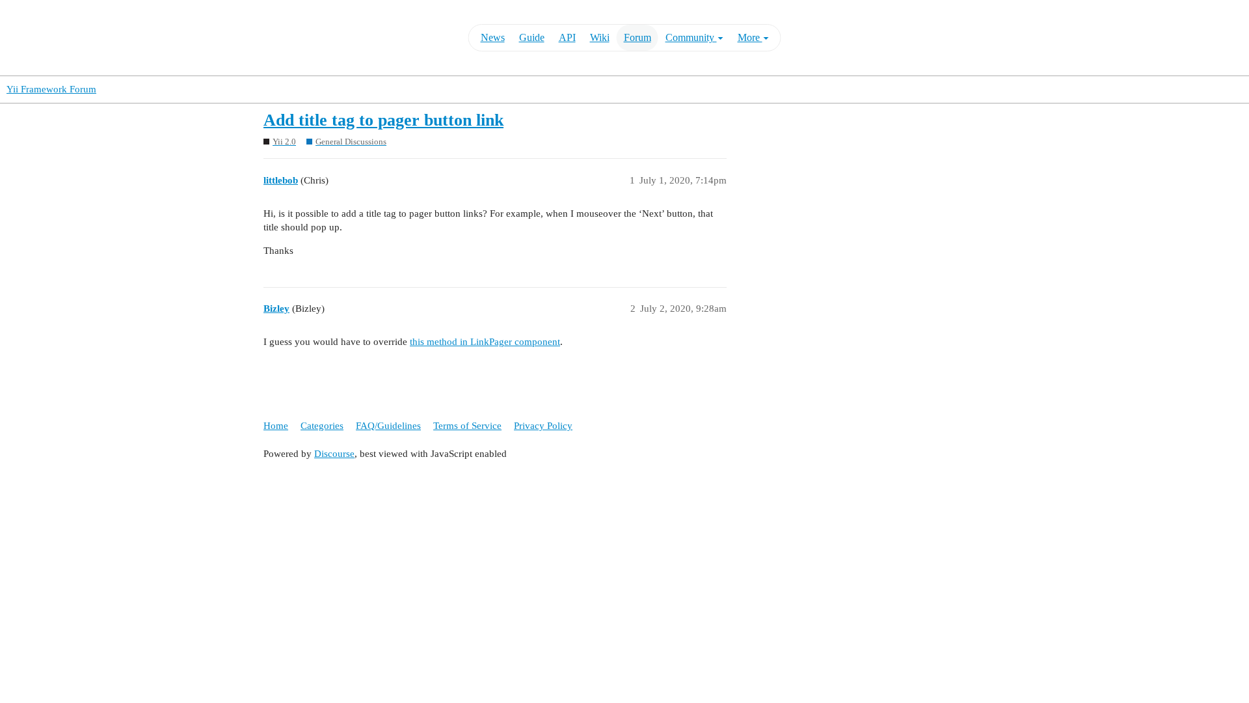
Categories (322, 425)
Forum (637, 37)
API (567, 37)
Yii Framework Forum (51, 89)
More (750, 37)
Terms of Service (467, 425)
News (493, 37)
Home (275, 425)
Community (691, 37)
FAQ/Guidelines (388, 425)
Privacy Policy (543, 425)
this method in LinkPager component (485, 342)
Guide (531, 37)
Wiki (600, 37)
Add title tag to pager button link (383, 120)
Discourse (334, 453)
